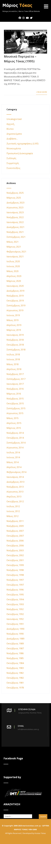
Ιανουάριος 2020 (15, 285)
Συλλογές (11, 158)
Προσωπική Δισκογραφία (20, 153)
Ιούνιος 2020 (13, 266)
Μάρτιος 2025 (14, 197)
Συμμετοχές (13, 163)
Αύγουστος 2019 (15, 310)
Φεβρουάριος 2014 (16, 472)
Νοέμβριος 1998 (15, 570)
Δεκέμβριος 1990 (15, 628)
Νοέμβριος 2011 (15, 521)
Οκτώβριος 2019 (15, 300)
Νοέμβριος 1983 (15, 668)
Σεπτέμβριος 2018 (16, 349)
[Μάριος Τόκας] (17, 8)
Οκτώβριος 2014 (15, 437)
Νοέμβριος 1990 (15, 633)
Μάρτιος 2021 (14, 246)
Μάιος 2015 (12, 418)
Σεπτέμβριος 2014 (16, 442)
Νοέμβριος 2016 (15, 388)
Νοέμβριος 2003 (15, 550)
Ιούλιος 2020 (13, 261)
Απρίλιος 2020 (14, 276)
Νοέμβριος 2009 (15, 525)
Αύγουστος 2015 (15, 413)
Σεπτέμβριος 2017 (16, 379)
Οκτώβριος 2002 (15, 555)
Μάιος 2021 (12, 241)
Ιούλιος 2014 (13, 452)
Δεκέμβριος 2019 (15, 290)
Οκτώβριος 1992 (15, 614)
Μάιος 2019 (12, 320)
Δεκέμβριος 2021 (15, 227)
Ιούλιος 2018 (13, 354)
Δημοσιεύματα (14, 133)
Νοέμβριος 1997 (15, 579)
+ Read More (41, 92)
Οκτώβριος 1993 (15, 604)
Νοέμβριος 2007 (15, 530)
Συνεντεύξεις (13, 168)
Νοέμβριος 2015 (15, 398)
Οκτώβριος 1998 (15, 574)
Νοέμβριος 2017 (15, 374)
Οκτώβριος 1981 (15, 682)
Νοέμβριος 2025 (15, 192)
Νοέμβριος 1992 (15, 609)
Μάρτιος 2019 (14, 330)
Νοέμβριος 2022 (15, 217)
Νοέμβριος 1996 (15, 589)
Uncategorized (14, 119)
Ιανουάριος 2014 (15, 476)
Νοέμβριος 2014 (15, 432)
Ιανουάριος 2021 (15, 256)
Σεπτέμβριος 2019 (16, 305)
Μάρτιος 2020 (14, 281)
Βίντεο (10, 128)
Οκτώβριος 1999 (15, 565)
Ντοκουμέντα (14, 148)
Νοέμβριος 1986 (15, 653)
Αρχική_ (11, 123)
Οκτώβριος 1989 (15, 643)
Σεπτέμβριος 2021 (16, 236)
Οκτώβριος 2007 (15, 535)
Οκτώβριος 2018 (15, 344)
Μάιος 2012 (12, 516)
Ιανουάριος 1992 (15, 619)
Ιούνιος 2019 (13, 315)
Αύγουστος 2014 (15, 447)
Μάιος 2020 (12, 271)
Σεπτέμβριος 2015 (16, 408)
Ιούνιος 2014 (13, 457)
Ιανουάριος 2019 (15, 334)
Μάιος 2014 (12, 462)
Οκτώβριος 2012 (15, 501)
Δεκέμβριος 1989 (15, 638)
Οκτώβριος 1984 (15, 663)
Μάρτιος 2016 (14, 393)
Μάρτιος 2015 (14, 427)
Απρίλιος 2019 (14, 325)
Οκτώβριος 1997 (15, 584)
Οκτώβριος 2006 (15, 545)
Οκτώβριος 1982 (15, 677)
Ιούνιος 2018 (13, 359)
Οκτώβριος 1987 (15, 648)
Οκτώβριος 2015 (15, 403)
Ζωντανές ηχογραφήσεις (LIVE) (22, 143)
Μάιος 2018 (12, 364)
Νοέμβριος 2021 (15, 232)
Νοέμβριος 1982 (15, 672)
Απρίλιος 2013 (14, 496)
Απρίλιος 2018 (14, 369)
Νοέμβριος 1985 (15, 658)
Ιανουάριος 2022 (15, 222)
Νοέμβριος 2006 (15, 540)
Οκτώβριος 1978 (15, 687)
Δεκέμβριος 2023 (15, 202)
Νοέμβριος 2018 (15, 339)
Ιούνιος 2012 (13, 511)
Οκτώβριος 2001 (15, 560)
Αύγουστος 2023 (15, 207)
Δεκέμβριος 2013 (15, 481)
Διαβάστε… (12, 138)
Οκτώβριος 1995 (15, 594)
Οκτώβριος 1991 (15, 623)
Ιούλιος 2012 (13, 506)
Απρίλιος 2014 (14, 467)
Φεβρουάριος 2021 (16, 251)
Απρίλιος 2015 (14, 423)
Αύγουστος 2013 (15, 491)
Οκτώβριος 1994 (15, 599)
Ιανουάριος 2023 (15, 212)
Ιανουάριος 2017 (15, 383)
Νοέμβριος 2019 (15, 295)
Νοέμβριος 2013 (15, 486)
